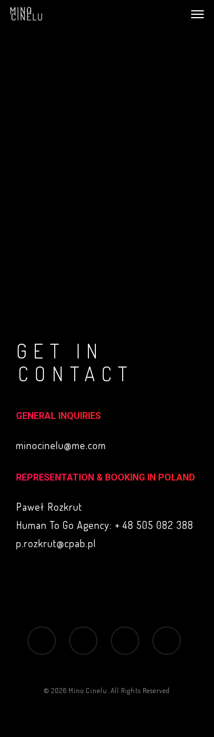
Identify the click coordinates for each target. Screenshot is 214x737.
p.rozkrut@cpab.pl (56, 543)
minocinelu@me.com (61, 445)
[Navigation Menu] (197, 13)
